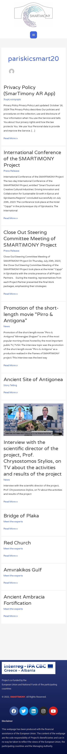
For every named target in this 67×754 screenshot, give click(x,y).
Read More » (11, 138)
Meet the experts (13, 521)
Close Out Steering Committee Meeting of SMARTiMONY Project (30, 239)
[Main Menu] (33, 34)
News (7, 326)
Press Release (11, 171)
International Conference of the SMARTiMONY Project (32, 159)
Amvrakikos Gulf (23, 570)
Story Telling (10, 385)
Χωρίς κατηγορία (12, 99)
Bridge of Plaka (21, 516)
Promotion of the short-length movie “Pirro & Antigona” (31, 314)
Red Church (17, 543)
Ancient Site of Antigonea (33, 380)
